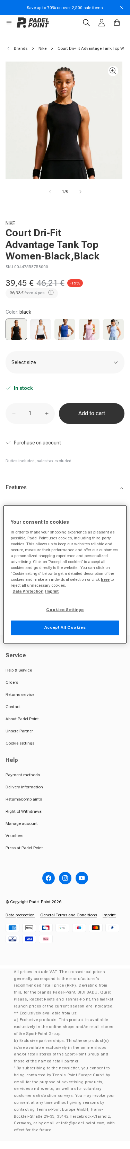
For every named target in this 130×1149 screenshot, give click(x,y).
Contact (13, 706)
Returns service (20, 694)
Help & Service (19, 670)
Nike (42, 48)
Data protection (20, 915)
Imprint (109, 915)
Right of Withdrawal (24, 811)
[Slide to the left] (50, 191)
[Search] (86, 22)
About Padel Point (22, 718)
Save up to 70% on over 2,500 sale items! (65, 7)
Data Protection (27, 591)
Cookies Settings (65, 610)
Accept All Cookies (65, 627)
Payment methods (23, 774)
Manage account (22, 823)
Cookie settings (20, 743)
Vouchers (14, 835)
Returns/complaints (24, 799)
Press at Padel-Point (24, 847)
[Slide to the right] (80, 191)
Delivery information (24, 787)
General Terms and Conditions (68, 915)
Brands (20, 48)
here (105, 579)
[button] (9, 22)
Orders (12, 682)
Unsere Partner (19, 731)
